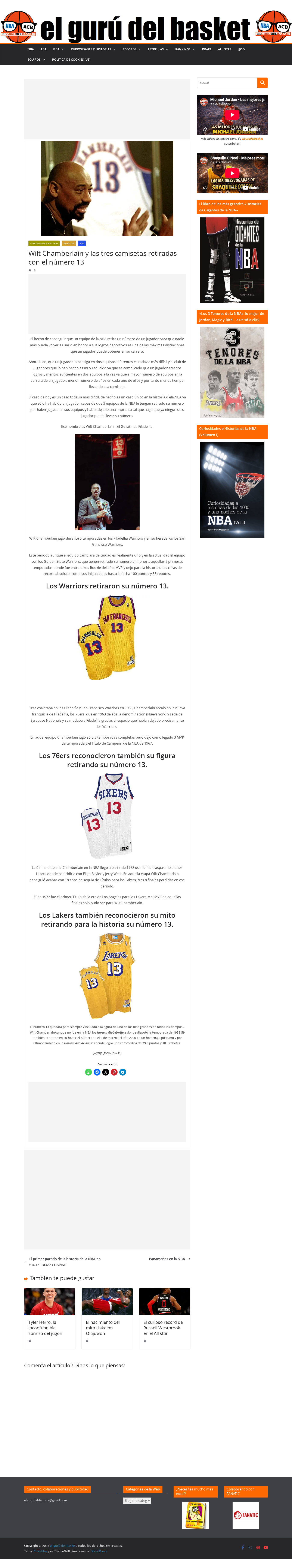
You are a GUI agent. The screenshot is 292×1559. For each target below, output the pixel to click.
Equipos (34, 59)
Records (129, 49)
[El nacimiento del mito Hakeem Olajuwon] (107, 1291)
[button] (61, 49)
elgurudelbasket (252, 139)
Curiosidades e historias (91, 49)
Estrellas (156, 49)
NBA (31, 49)
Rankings (182, 49)
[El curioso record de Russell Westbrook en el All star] (164, 1291)
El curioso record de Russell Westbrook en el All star (163, 1327)
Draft (206, 49)
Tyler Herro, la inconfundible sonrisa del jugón (45, 1327)
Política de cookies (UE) (71, 59)
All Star (225, 49)
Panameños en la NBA (167, 1259)
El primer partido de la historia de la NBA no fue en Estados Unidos (65, 1262)
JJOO (241, 49)
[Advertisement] (107, 109)
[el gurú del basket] (146, 13)
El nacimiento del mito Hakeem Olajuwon (103, 1327)
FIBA (56, 49)
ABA (43, 49)
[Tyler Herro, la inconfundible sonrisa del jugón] (49, 1291)
